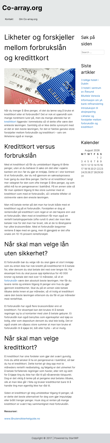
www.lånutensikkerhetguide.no (22, 418)
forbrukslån (10, 280)
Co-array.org (22, 8)
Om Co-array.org (28, 19)
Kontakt (9, 19)
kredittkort (10, 121)
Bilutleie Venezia (90, 95)
